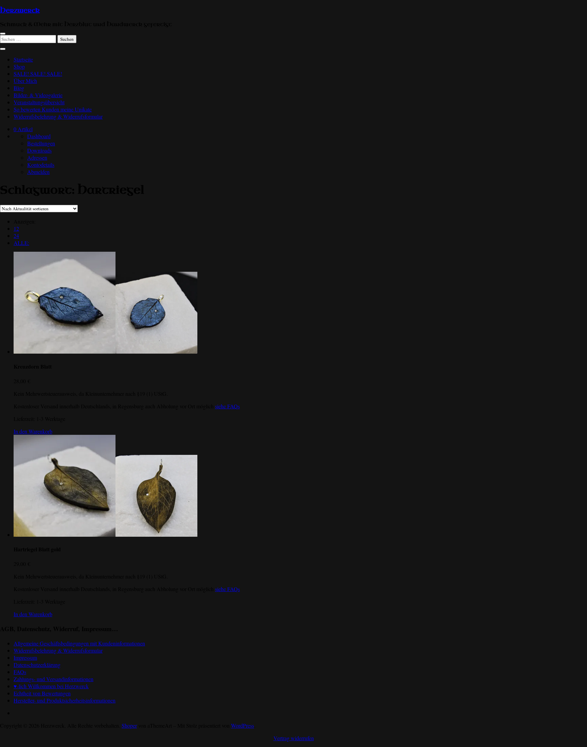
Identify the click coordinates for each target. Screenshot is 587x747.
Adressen (37, 157)
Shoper (129, 725)
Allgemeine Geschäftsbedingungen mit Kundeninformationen (79, 643)
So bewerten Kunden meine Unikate (53, 109)
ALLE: (21, 242)
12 (16, 228)
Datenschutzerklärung (37, 664)
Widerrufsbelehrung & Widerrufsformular (58, 116)
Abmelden (38, 171)
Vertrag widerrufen (293, 738)
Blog (19, 87)
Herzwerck (20, 10)
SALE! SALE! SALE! (38, 73)
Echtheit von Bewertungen (42, 693)
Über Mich (25, 80)
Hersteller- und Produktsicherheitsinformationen (64, 700)
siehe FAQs (227, 406)
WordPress (242, 725)
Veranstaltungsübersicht (39, 102)
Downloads (39, 150)
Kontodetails (40, 164)
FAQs (20, 671)
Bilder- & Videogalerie (38, 95)
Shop (19, 66)
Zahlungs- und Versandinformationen (53, 678)
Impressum (25, 657)
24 (16, 235)
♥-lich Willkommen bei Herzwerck (51, 686)
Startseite (23, 59)
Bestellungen (41, 143)
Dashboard (39, 136)
